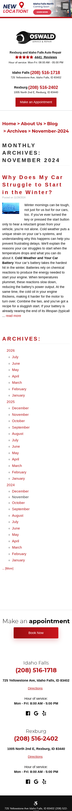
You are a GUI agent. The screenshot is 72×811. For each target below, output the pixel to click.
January (18, 395)
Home (9, 124)
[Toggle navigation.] (65, 6)
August (17, 434)
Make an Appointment (36, 102)
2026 (11, 350)
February (19, 389)
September (21, 427)
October (18, 421)
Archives (17, 131)
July (15, 357)
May (15, 370)
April (15, 376)
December (20, 408)
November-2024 (50, 131)
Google (36, 713)
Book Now (36, 633)
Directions (35, 688)
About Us (31, 124)
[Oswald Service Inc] (36, 37)
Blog (52, 124)
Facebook (27, 713)
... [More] (7, 568)
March (17, 382)
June (16, 363)
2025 (11, 402)
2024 (11, 485)
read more (13, 316)
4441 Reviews (46, 57)
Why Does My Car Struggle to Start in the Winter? (32, 184)
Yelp (44, 713)
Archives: (21, 339)
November (20, 415)
